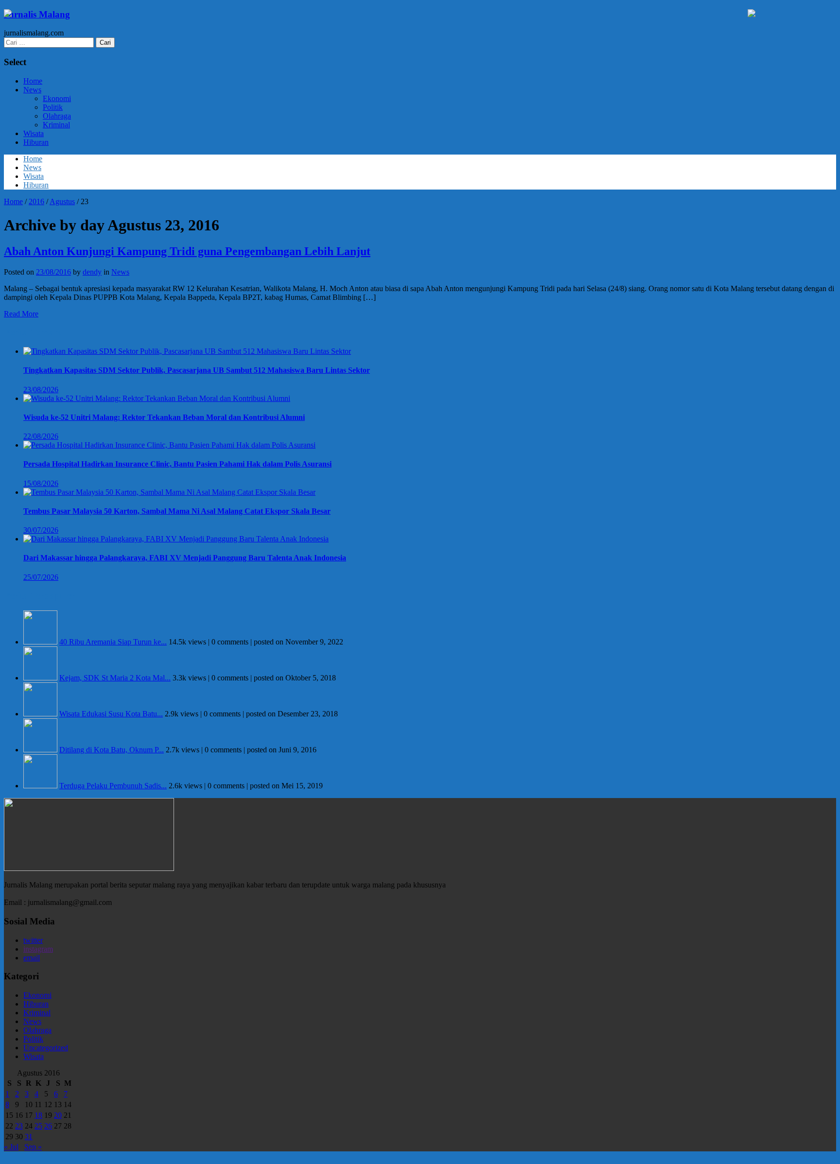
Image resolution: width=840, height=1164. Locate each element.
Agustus (62, 201)
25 (38, 1126)
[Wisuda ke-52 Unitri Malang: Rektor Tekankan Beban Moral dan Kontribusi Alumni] (156, 398)
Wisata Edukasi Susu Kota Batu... (111, 714)
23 (19, 1126)
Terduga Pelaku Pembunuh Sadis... (113, 786)
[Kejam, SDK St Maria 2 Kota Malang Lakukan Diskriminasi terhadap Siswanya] (40, 678)
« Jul (11, 1147)
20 (58, 1115)
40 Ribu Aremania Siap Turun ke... (113, 642)
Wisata (33, 133)
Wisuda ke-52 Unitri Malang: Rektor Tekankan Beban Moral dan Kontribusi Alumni (164, 417)
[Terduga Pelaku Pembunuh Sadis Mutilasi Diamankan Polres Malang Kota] (40, 786)
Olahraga (57, 116)
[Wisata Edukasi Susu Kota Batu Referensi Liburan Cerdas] (40, 714)
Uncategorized (45, 1047)
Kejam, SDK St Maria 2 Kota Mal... (115, 678)
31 (29, 1136)
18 (38, 1115)
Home (32, 81)
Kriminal (56, 125)
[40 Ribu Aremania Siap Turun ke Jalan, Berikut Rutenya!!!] (40, 642)
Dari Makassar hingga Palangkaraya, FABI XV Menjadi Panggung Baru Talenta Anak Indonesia (184, 558)
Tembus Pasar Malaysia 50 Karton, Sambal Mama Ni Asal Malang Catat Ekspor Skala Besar (177, 511)
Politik (53, 107)
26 (48, 1126)
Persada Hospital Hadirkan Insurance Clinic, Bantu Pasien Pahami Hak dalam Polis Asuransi (177, 464)
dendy (92, 272)
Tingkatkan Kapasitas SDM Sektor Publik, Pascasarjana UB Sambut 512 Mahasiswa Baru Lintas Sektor (196, 370)
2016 (36, 201)
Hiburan (36, 142)
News (32, 90)
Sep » (33, 1147)
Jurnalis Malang (37, 14)
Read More (21, 314)
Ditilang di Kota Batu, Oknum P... (111, 750)
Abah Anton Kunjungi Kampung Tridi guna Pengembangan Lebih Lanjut (187, 251)
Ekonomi (57, 98)
